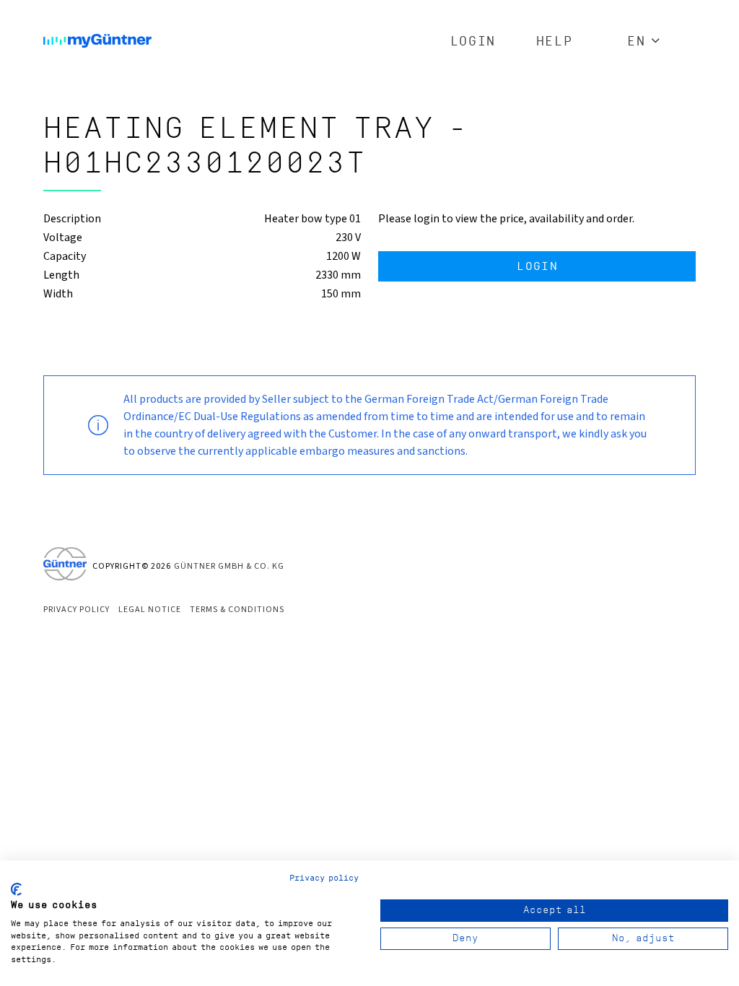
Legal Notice (149, 609)
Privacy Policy (76, 609)
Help (554, 41)
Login (473, 41)
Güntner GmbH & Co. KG (229, 566)
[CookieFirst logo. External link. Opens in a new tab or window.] (16, 889)
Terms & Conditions (237, 609)
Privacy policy (324, 878)
